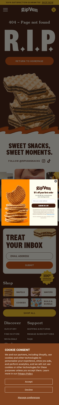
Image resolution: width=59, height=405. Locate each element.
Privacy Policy (25, 373)
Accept (29, 381)
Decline (29, 389)
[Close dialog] (55, 181)
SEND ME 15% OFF (43, 205)
